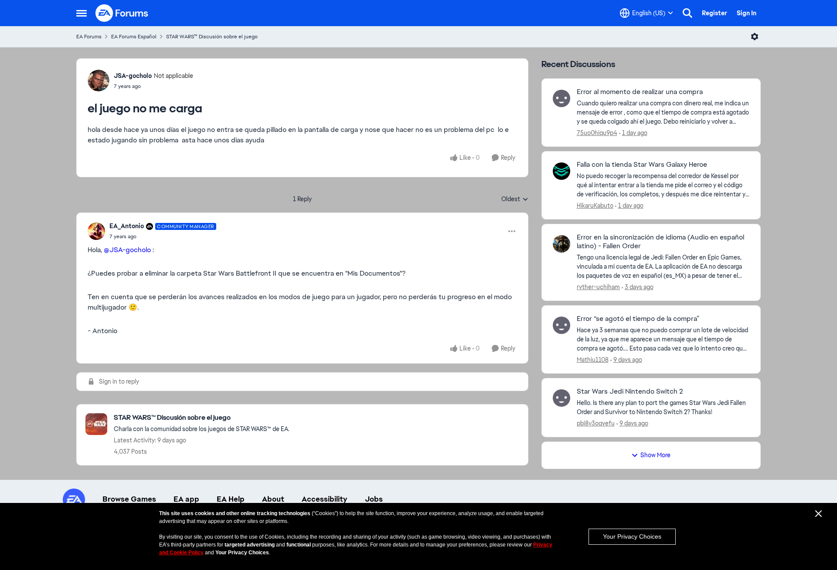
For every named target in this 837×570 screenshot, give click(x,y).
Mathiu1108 (593, 360)
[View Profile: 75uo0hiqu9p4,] (561, 98)
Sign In (746, 13)
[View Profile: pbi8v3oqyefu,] (561, 398)
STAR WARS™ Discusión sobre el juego (212, 36)
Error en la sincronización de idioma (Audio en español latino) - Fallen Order (660, 242)
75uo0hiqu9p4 (597, 133)
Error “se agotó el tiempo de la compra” (638, 318)
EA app (186, 499)
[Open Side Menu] (81, 13)
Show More (655, 455)
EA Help (231, 499)
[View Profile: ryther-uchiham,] (561, 244)
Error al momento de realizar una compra (640, 92)
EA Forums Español (134, 36)
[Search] (687, 13)
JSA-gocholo (133, 76)
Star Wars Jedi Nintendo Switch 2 (630, 391)
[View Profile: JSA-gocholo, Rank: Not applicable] (98, 80)
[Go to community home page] (122, 13)
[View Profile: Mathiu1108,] (561, 325)
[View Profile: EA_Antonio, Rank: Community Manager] (96, 231)
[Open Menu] (755, 36)
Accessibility (324, 499)
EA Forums (89, 36)
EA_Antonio (126, 226)
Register (714, 13)
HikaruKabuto (595, 205)
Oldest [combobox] (514, 199)
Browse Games (129, 499)
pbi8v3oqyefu (596, 423)
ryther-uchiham (598, 287)
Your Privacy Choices (632, 536)
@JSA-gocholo (127, 249)
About (273, 499)
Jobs (374, 499)
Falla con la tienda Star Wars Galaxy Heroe (642, 164)
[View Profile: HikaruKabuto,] (561, 171)
